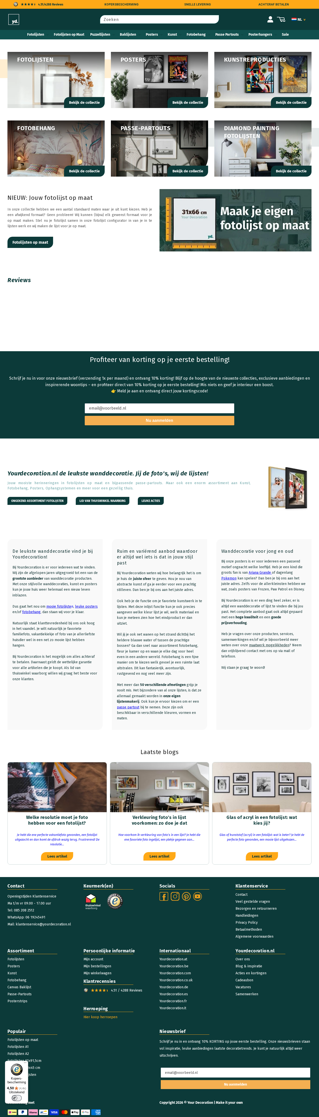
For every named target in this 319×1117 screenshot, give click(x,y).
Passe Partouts (227, 34)
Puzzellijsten (100, 34)
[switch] (17, 1098)
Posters (152, 34)
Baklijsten (128, 34)
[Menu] (25, 1064)
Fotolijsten (35, 34)
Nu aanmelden (159, 420)
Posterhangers (260, 34)
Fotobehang (196, 34)
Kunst (172, 34)
